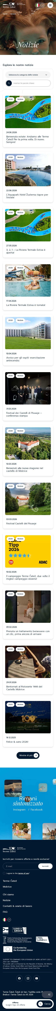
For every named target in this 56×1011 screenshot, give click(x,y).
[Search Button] (9, 83)
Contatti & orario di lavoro (17, 906)
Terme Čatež (10, 881)
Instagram (19, 809)
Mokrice (7, 886)
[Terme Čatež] (14, 5)
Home (5, 14)
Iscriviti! (45, 866)
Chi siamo (8, 894)
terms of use (23, 873)
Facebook (37, 809)
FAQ (5, 912)
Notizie (6, 900)
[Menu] (50, 5)
